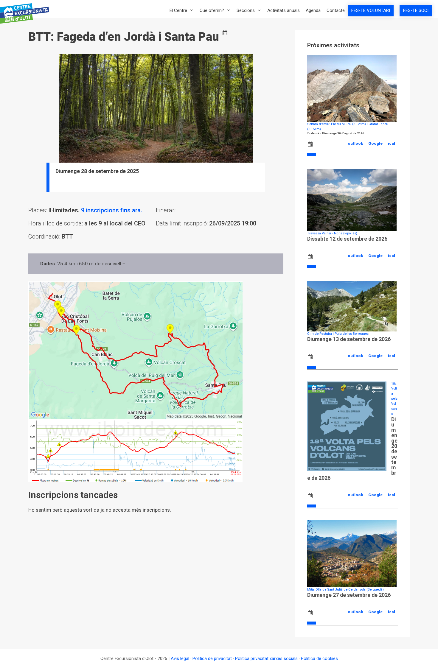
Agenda (313, 10)
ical (391, 143)
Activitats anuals (283, 10)
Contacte (336, 10)
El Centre (178, 10)
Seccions (246, 10)
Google (375, 143)
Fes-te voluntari (370, 10)
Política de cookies (319, 658)
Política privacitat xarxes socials (266, 658)
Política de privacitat (212, 658)
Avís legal (180, 658)
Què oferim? (212, 10)
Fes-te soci (415, 10)
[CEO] (26, 13)
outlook (355, 143)
